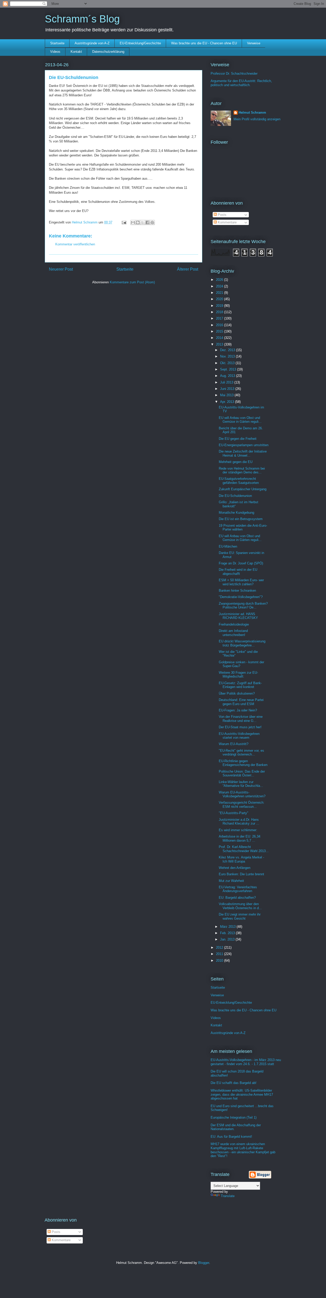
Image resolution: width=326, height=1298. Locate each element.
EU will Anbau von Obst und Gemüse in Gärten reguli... (240, 420)
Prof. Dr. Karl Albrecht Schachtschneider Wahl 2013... (244, 849)
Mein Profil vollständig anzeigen (257, 119)
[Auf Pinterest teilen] (152, 222)
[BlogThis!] (137, 222)
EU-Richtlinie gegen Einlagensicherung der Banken (243, 763)
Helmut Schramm (252, 112)
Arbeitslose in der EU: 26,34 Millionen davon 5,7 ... (239, 838)
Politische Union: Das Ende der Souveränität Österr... (242, 773)
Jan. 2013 (228, 939)
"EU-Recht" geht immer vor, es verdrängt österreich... (241, 753)
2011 (220, 954)
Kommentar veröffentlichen (75, 244)
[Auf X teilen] (142, 222)
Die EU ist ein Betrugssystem (241, 519)
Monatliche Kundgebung (236, 512)
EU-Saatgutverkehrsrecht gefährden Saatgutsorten (239, 481)
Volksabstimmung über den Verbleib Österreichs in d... (240, 906)
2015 (220, 331)
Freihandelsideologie (234, 624)
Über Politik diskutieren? (237, 693)
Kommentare (227, 222)
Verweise (253, 43)
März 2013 (228, 927)
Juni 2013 (227, 389)
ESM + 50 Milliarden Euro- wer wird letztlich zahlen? (241, 582)
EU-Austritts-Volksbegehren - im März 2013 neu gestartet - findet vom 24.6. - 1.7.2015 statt (246, 1062)
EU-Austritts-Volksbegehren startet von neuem (239, 736)
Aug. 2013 (228, 376)
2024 (220, 286)
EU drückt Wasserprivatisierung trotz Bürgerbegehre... (242, 643)
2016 (220, 325)
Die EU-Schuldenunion (235, 496)
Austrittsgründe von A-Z (92, 43)
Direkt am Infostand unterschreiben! (233, 633)
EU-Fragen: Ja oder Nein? (238, 710)
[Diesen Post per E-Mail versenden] (132, 222)
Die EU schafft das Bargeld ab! (233, 1083)
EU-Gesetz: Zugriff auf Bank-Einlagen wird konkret (240, 685)
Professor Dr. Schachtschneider (234, 73)
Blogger (203, 1263)
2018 (220, 312)
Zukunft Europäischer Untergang (242, 489)
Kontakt (76, 52)
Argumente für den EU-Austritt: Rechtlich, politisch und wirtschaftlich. (241, 83)
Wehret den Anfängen (234, 868)
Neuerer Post (61, 269)
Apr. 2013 (227, 402)
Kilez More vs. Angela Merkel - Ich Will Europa (241, 859)
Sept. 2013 (228, 369)
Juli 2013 (227, 382)
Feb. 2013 (228, 933)
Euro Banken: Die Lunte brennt (241, 874)
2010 (220, 960)
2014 (220, 338)
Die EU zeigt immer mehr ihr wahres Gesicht (240, 916)
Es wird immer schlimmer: (238, 830)
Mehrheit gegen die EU (235, 462)
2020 (220, 299)
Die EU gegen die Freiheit (237, 439)
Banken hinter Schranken (237, 590)
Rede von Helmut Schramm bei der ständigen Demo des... (242, 470)
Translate (228, 1196)
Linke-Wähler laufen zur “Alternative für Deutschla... (241, 784)
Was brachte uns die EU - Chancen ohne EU (204, 43)
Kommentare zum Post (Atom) (132, 282)
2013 (220, 344)
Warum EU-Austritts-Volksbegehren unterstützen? (242, 794)
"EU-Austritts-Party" (233, 813)
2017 (220, 318)
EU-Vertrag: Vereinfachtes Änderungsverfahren (238, 889)
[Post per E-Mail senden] (123, 222)
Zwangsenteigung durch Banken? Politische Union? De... (243, 606)
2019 (220, 306)
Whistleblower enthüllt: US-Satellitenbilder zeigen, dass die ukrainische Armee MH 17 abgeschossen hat (242, 1094)
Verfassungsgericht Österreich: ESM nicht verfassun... (241, 805)
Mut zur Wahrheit (231, 881)
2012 (220, 947)
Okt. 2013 (228, 363)
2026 (220, 280)
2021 (220, 293)
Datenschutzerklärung (108, 52)
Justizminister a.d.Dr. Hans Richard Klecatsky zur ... (239, 822)
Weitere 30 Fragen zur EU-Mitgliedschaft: (238, 675)
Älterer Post (187, 269)
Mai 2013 (227, 395)
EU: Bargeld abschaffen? (237, 897)
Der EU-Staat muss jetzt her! (240, 727)
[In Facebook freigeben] (147, 222)
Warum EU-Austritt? (233, 744)
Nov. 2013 (228, 356)
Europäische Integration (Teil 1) (233, 1117)
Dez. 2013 (228, 350)
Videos (55, 52)
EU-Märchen (228, 546)
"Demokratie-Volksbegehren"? (241, 597)
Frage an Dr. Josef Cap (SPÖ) (241, 563)
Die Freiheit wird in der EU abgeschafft (238, 572)
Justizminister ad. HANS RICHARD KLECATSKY (238, 616)
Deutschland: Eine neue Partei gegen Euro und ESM (241, 702)
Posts (221, 215)
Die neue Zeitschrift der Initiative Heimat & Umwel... (243, 453)
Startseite (57, 43)
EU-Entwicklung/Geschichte (140, 43)
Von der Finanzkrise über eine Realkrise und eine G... (241, 719)
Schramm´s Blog (82, 18)
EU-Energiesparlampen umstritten (243, 445)
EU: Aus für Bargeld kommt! (231, 1136)
